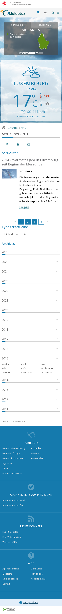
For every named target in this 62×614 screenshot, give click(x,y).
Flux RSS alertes (10, 531)
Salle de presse (10, 578)
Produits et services (12, 473)
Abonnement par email (13, 500)
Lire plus (24, 207)
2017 (5, 339)
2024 (5, 271)
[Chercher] (53, 13)
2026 (5, 252)
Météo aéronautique (12, 458)
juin (43, 364)
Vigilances (7, 463)
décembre (47, 372)
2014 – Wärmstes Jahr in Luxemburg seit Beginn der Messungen (30, 162)
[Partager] (7, 144)
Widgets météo (10, 541)
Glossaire (7, 573)
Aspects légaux (38, 578)
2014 (5, 380)
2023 (5, 281)
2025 (5, 262)
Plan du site (37, 573)
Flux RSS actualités (11, 536)
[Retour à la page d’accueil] (12, 14)
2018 (5, 329)
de (45, 12)
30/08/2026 (17, 24)
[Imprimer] (18, 144)
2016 (5, 349)
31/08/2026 (45, 24)
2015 (23, 127)
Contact (6, 583)
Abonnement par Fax (12, 505)
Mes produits (30, 602)
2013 (5, 390)
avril (23, 364)
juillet (5, 368)
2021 (5, 300)
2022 (5, 291)
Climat (5, 468)
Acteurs (35, 453)
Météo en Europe (11, 453)
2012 (5, 399)
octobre (6, 372)
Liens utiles (36, 568)
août (23, 368)
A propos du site (10, 568)
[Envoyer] (28, 144)
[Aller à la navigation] (58, 13)
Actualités (13, 127)
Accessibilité (37, 458)
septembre (47, 368)
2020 (5, 310)
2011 (5, 409)
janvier (5, 364)
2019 (5, 320)
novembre (27, 372)
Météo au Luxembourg (13, 448)
